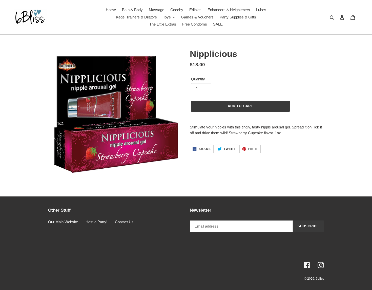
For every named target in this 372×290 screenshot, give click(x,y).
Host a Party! (96, 222)
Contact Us (124, 222)
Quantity (198, 79)
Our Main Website (63, 222)
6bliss (320, 278)
